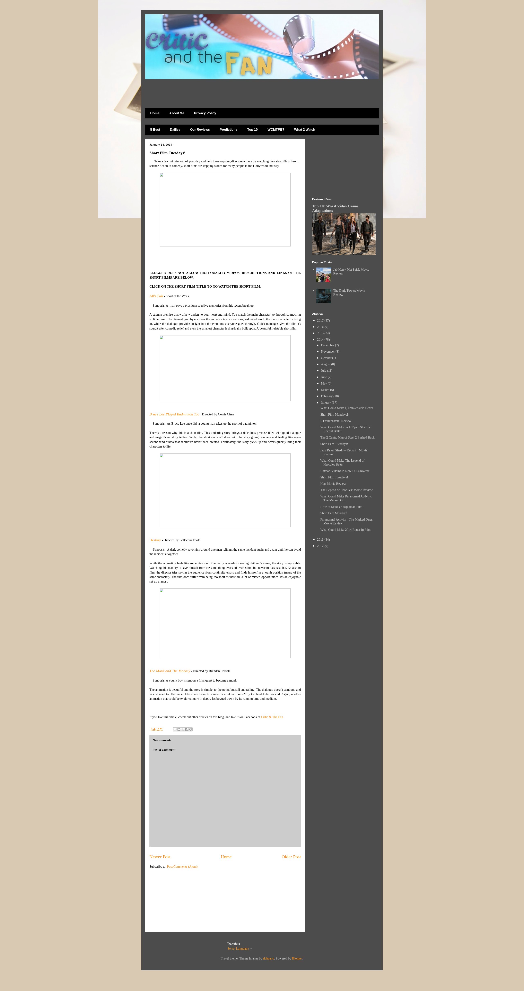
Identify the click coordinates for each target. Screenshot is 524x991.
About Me (176, 113)
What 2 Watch (304, 129)
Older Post (291, 856)
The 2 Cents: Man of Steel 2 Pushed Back (347, 437)
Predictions (228, 129)
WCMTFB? (276, 129)
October (326, 358)
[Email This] (175, 729)
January (326, 402)
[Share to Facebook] (187, 729)
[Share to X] (183, 729)
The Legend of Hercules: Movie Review (346, 490)
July (324, 370)
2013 (320, 539)
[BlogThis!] (179, 729)
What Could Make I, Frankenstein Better (346, 408)
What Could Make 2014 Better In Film (345, 529)
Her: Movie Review (333, 483)
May (324, 383)
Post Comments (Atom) (182, 866)
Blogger (297, 958)
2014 (320, 339)
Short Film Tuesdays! (334, 444)
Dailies (175, 129)
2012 (320, 546)
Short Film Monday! (333, 513)
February (327, 396)
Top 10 (252, 129)
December (328, 345)
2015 (320, 333)
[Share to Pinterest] (191, 729)
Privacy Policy (205, 113)
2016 (320, 326)
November (328, 351)
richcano (268, 958)
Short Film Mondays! (334, 414)
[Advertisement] (244, 91)
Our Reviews (200, 129)
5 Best (155, 129)
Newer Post (160, 856)
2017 (320, 320)
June (324, 377)
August (326, 364)
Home (154, 113)
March (325, 389)
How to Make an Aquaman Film (341, 506)
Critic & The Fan (272, 717)
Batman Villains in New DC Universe (344, 471)
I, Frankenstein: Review (335, 421)
